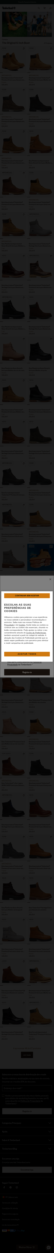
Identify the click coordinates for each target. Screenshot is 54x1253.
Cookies (22, 625)
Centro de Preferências (36, 633)
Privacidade (9, 625)
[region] (27, 626)
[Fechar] (50, 579)
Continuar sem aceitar (27, 596)
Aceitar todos (27, 654)
